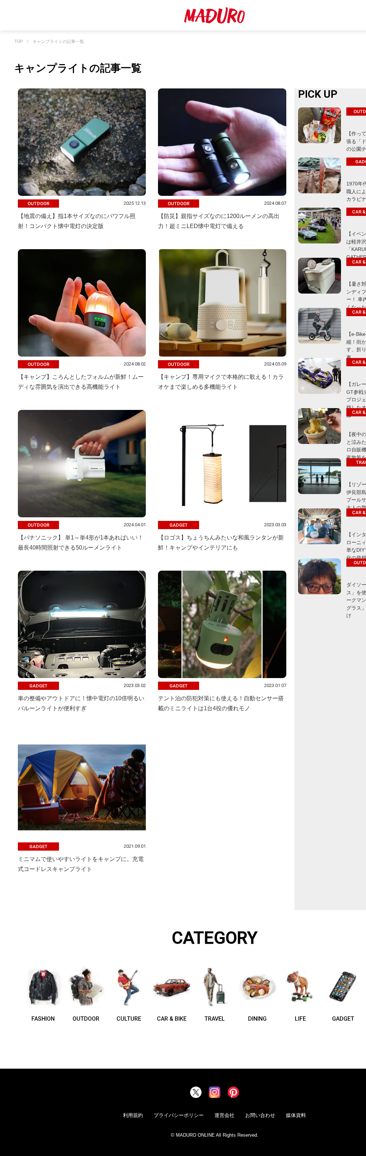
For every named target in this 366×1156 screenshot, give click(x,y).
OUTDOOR (86, 1018)
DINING (257, 1018)
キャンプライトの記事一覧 (58, 41)
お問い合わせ (260, 1115)
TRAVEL (214, 1018)
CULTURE (129, 1018)
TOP (18, 41)
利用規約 (133, 1115)
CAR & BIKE (172, 1018)
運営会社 (224, 1115)
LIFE (300, 1018)
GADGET (343, 1018)
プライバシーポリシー (179, 1115)
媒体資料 (296, 1115)
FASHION (43, 1018)
